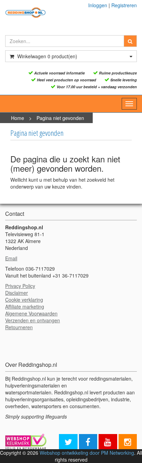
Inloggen (97, 5)
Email (11, 258)
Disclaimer (16, 292)
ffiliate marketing (26, 306)
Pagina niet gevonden (60, 117)
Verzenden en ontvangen (32, 320)
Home (17, 117)
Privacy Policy (20, 285)
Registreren (124, 5)
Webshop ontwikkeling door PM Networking (87, 452)
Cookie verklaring (24, 299)
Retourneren (19, 327)
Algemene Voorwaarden (31, 313)
